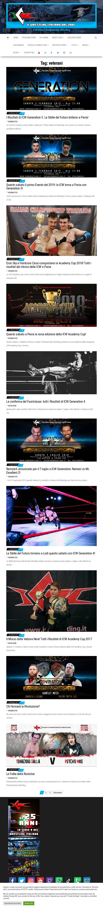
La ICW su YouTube (39, 52)
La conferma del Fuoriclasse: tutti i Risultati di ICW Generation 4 (45, 401)
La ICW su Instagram (46, 52)
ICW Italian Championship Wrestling (51, 29)
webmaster (12, 122)
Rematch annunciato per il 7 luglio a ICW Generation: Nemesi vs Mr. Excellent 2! (48, 470)
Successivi (57, 792)
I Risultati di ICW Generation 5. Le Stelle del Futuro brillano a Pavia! (47, 117)
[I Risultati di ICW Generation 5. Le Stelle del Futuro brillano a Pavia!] (51, 88)
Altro (16, 52)
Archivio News (74, 37)
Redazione (12, 406)
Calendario (18, 45)
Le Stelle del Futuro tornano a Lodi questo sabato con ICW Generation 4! (50, 553)
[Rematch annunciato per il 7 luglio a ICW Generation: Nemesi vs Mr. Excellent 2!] (51, 440)
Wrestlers (57, 37)
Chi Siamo (43, 37)
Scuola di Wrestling (37, 45)
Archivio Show (59, 45)
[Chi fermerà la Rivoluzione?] (51, 677)
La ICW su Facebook (52, 52)
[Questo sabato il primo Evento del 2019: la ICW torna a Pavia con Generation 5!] (51, 156)
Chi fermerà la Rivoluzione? (23, 706)
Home (15, 37)
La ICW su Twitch (64, 52)
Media (85, 45)
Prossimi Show (29, 37)
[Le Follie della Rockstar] (51, 745)
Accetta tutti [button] (29, 903)
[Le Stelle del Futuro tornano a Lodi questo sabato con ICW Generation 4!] (51, 516)
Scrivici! (71, 52)
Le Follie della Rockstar (20, 774)
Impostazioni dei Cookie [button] (12, 903)
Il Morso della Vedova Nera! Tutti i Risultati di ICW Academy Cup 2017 (49, 639)
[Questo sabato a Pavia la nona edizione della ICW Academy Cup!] (51, 305)
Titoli (74, 45)
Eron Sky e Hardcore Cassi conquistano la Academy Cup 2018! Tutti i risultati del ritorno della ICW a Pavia (48, 265)
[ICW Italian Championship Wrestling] (7, 37)
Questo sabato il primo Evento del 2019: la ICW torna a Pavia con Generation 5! (46, 186)
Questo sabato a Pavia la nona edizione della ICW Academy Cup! (46, 334)
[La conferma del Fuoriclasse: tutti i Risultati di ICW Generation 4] (51, 372)
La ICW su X (58, 52)
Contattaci (29, 52)
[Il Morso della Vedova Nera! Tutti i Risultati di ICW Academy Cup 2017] (51, 601)
